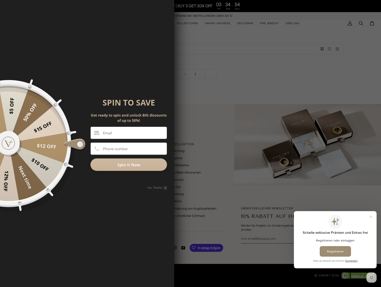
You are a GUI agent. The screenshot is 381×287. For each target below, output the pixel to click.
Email (107, 133)
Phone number (115, 149)
